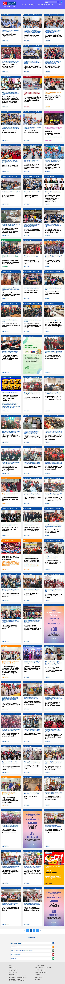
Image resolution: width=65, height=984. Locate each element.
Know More (4, 266)
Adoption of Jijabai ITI (40, 965)
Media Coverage (38, 977)
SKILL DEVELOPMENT (16, 954)
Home (10, 965)
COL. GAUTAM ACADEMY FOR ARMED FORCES (21, 950)
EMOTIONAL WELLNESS (16, 943)
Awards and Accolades (40, 976)
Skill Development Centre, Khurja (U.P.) (17, 976)
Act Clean (11, 974)
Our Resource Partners (40, 970)
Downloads (37, 974)
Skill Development (13, 972)
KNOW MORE (5, 40)
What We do (31, 4)
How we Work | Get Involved (41, 972)
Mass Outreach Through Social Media (43, 967)
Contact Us (59, 4)
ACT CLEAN (14, 958)
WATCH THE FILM (49, 140)
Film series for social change (45, 4)
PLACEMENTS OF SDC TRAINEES (17, 980)
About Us (23, 4)
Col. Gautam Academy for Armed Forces (18, 977)
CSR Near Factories (39, 969)
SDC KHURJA (14, 947)
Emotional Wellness (13, 969)
